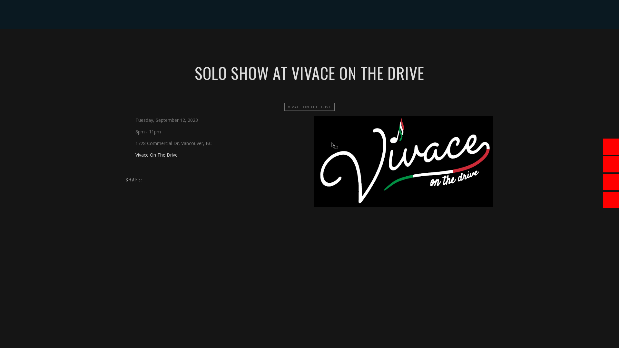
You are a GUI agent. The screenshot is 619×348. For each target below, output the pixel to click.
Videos (287, 43)
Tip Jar (364, 43)
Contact (392, 43)
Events (236, 43)
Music (262, 43)
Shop (340, 43)
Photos (314, 43)
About (210, 43)
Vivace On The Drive (309, 106)
